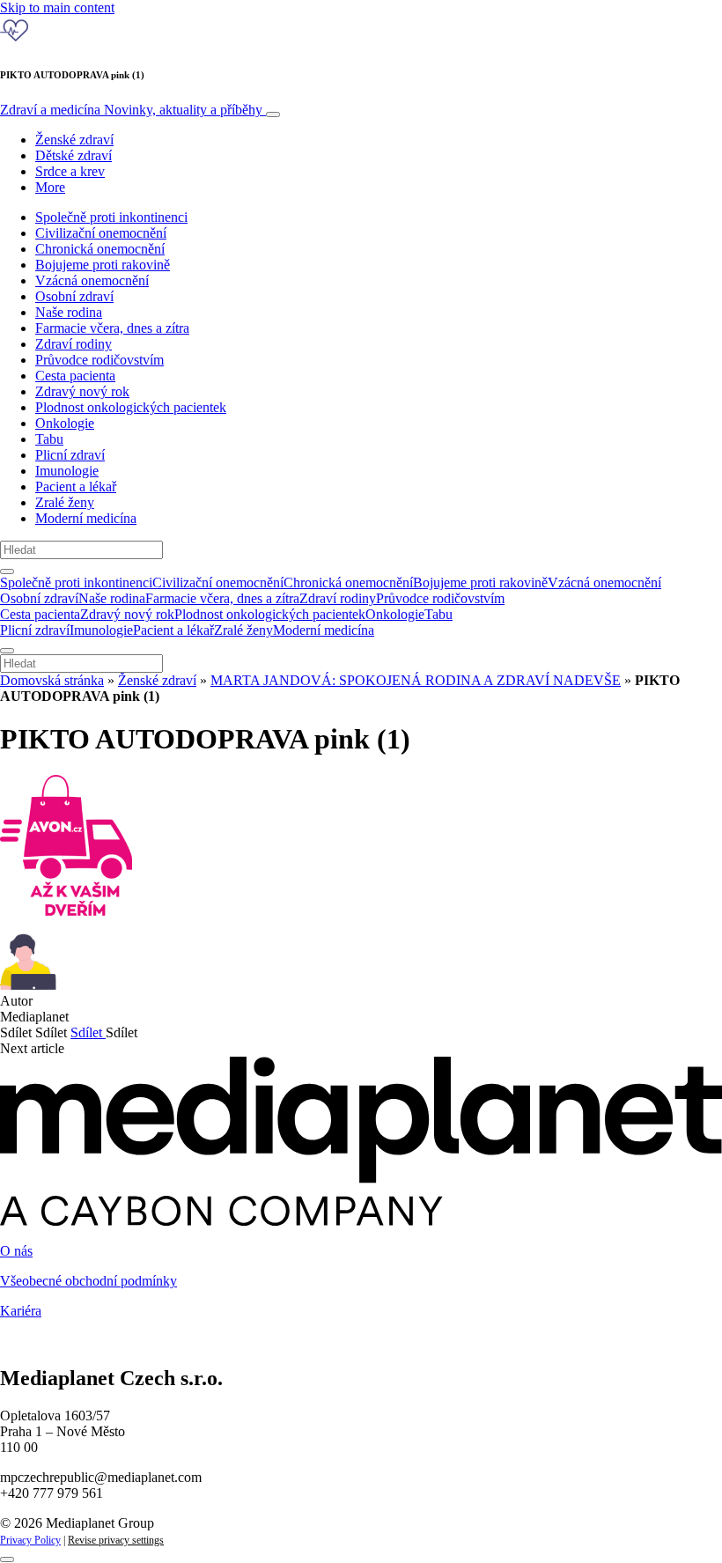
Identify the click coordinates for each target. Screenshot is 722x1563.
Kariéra (20, 1310)
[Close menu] (7, 650)
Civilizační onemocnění (100, 232)
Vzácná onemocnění (92, 280)
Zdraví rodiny (73, 343)
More (50, 187)
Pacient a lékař (75, 486)
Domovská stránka (52, 680)
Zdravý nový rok (82, 391)
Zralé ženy (64, 502)
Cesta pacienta (75, 375)
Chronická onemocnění (100, 248)
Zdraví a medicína (131, 109)
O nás (16, 1250)
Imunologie (67, 470)
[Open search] (7, 571)
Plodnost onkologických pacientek (130, 407)
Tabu (49, 438)
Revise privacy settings (116, 1540)
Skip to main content (57, 7)
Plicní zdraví (70, 454)
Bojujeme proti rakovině (102, 264)
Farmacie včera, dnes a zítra (112, 328)
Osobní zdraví (74, 296)
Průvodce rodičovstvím (99, 359)
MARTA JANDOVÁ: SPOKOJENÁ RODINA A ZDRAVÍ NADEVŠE (415, 680)
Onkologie (64, 423)
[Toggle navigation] (273, 114)
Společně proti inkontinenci (111, 217)
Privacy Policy (30, 1540)
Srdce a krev (70, 171)
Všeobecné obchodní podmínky (88, 1280)
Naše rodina (68, 312)
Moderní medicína (85, 518)
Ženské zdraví (74, 139)
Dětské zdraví (73, 155)
